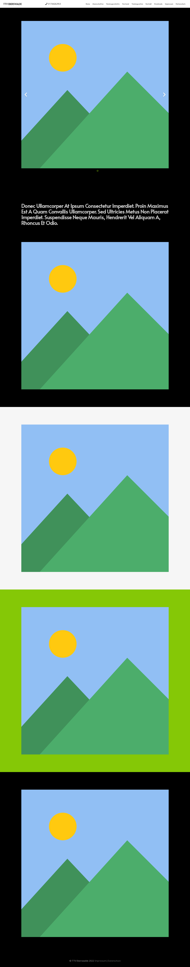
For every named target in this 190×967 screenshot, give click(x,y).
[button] (104, 4)
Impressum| (101, 960)
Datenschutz (114, 960)
